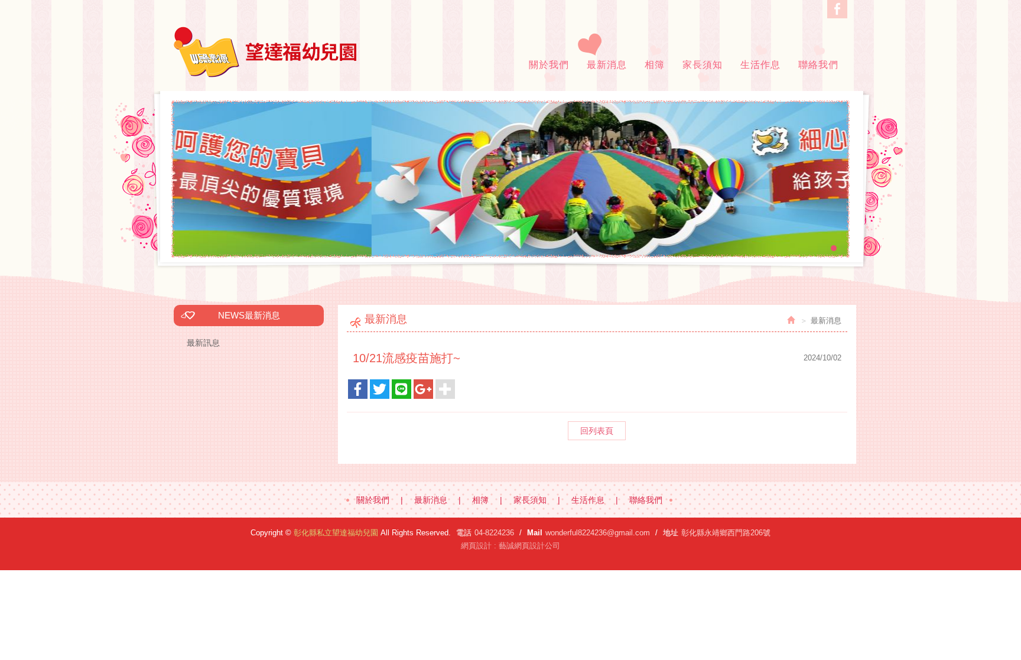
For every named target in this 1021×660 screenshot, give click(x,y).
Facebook (837, 9)
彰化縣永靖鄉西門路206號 (725, 532)
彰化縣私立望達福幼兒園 (265, 52)
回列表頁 (596, 430)
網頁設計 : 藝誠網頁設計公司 (510, 545)
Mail (534, 532)
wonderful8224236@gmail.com (597, 532)
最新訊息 (203, 342)
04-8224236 (494, 532)
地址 (670, 532)
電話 (464, 532)
